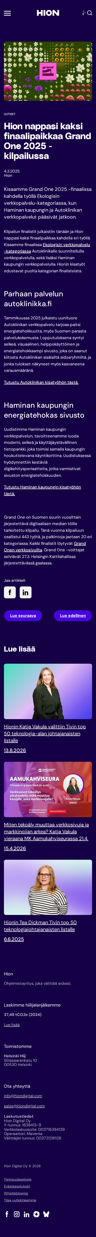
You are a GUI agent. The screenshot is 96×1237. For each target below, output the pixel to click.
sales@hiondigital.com (24, 1106)
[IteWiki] (36, 1214)
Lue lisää (12, 1024)
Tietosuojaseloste (18, 1179)
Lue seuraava (23, 615)
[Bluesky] (46, 1214)
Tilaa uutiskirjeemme (20, 1200)
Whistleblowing (16, 1193)
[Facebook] (7, 1214)
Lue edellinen (73, 615)
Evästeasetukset (17, 1186)
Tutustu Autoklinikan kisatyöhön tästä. (41, 382)
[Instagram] (17, 1214)
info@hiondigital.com (23, 1095)
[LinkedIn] (27, 1214)
